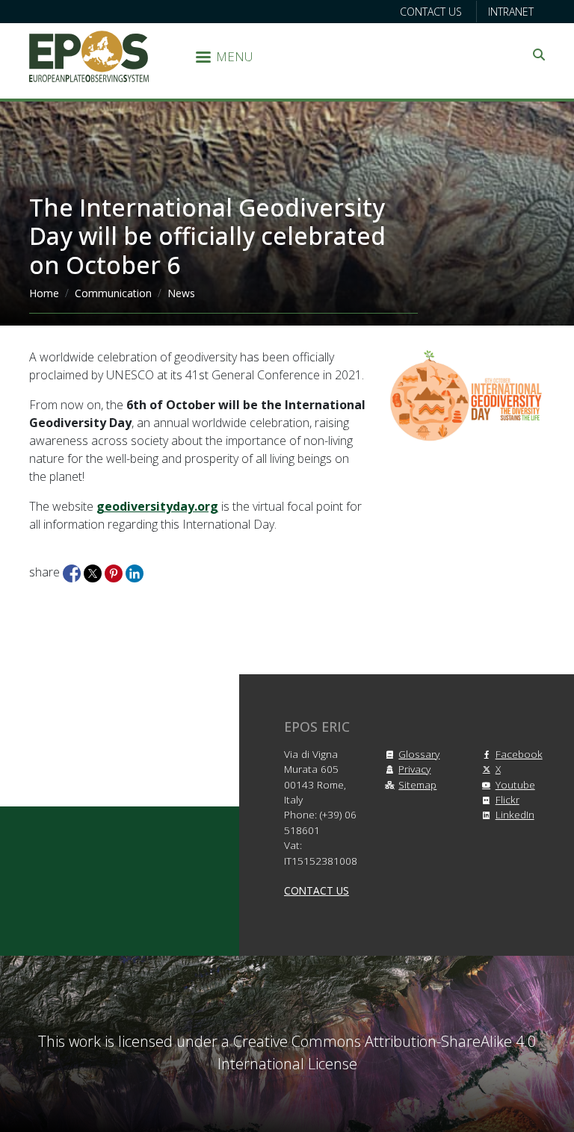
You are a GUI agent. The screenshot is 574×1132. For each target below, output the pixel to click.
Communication (113, 293)
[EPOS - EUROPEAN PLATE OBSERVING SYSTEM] (89, 55)
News (181, 293)
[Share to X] (94, 572)
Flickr (507, 799)
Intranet (511, 11)
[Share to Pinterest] (115, 572)
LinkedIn (515, 814)
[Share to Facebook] (73, 572)
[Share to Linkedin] (135, 572)
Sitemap (417, 784)
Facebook (519, 754)
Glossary (418, 754)
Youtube (515, 784)
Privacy (414, 769)
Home (44, 293)
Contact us (431, 11)
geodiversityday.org (157, 506)
